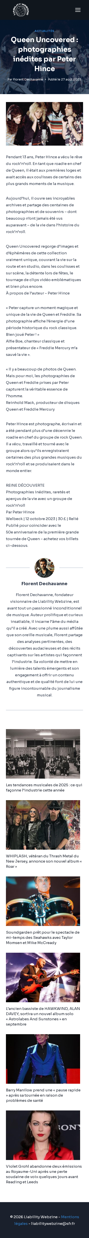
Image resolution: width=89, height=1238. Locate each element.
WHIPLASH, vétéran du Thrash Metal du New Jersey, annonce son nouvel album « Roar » (44, 861)
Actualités (44, 31)
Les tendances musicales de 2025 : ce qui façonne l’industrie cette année (44, 787)
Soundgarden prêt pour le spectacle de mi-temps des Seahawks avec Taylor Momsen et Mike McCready (43, 937)
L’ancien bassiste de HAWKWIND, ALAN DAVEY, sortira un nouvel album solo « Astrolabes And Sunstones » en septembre (43, 1016)
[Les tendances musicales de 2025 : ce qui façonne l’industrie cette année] (44, 754)
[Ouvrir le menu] (77, 9)
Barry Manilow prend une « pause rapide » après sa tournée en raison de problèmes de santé (43, 1095)
